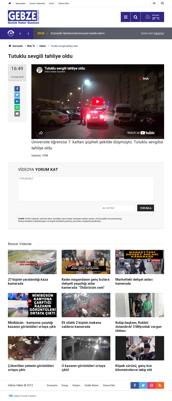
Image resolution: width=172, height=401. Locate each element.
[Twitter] (17, 95)
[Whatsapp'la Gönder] (17, 107)
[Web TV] (154, 3)
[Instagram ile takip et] (151, 385)
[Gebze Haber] (23, 16)
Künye (65, 385)
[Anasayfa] (10, 3)
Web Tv (31, 46)
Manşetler (20, 3)
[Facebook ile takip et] (135, 385)
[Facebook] (17, 88)
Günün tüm (152, 33)
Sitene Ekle (63, 3)
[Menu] (126, 17)
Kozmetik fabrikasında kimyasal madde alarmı (78, 33)
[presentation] (20, 33)
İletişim (76, 385)
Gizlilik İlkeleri (91, 385)
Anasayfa (17, 46)
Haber (42, 46)
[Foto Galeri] (162, 3)
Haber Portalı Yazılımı (25, 396)
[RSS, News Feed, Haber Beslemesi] (160, 385)
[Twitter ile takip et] (143, 385)
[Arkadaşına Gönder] (17, 113)
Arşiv (51, 3)
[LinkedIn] (17, 101)
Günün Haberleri (37, 3)
